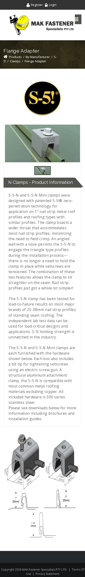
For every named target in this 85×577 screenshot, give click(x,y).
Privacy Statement (47, 574)
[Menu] (76, 19)
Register (37, 5)
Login (52, 5)
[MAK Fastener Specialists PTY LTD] (41, 25)
